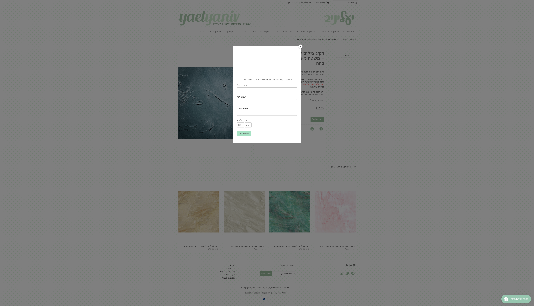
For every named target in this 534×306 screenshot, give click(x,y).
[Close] (300, 47)
